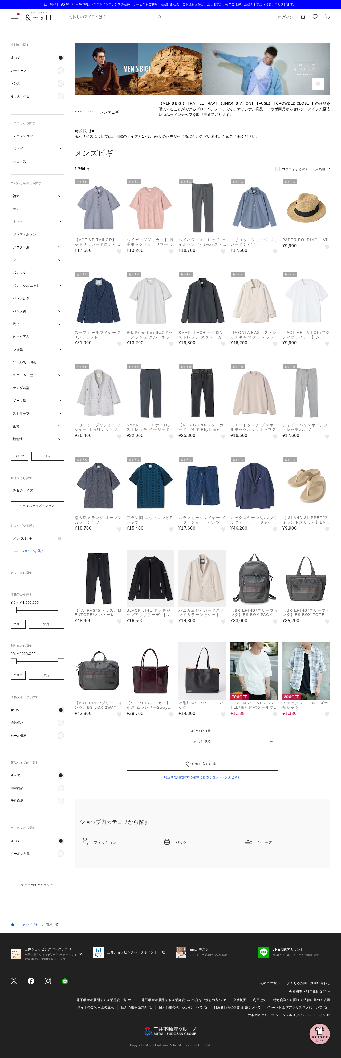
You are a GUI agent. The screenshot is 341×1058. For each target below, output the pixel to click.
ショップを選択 (32, 551)
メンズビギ (30, 925)
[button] (37, 57)
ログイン (286, 17)
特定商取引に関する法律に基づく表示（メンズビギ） (202, 777)
